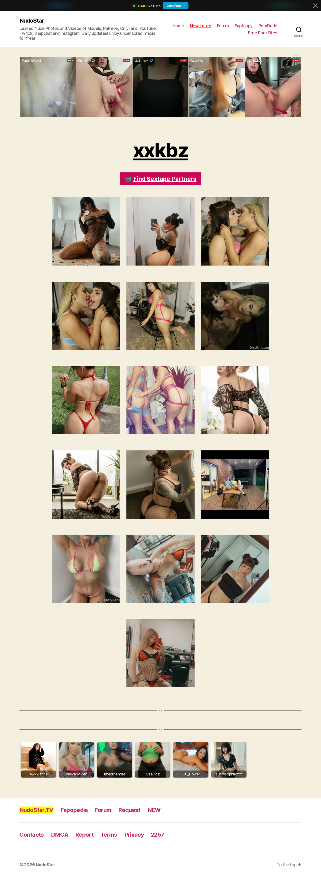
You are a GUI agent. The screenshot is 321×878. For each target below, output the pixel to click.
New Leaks (200, 25)
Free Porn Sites (262, 32)
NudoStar (32, 20)
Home (178, 25)
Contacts (32, 834)
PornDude (267, 25)
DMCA (59, 834)
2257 (157, 834)
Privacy (134, 834)
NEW (154, 809)
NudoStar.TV (36, 809)
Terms (109, 834)
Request (129, 809)
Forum (223, 25)
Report (84, 834)
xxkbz (160, 150)
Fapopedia (74, 809)
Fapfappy (244, 25)
